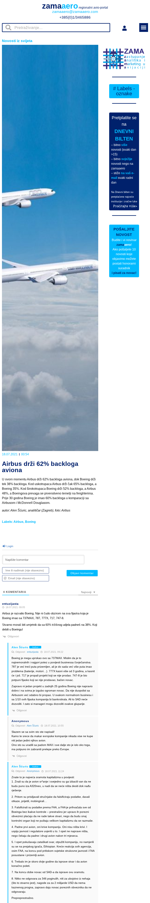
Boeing (30, 521)
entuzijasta (32, 652)
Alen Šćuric (33, 725)
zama (75, 6)
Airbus (18, 521)
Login (9, 546)
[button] (143, 27)
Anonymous (33, 771)
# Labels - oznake (124, 91)
